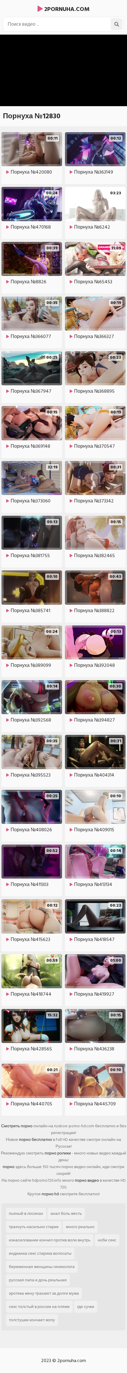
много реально (80, 1226)
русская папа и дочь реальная (38, 1280)
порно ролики (58, 1153)
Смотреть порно (16, 1126)
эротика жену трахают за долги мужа (44, 1293)
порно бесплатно (35, 1139)
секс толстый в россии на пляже (39, 1306)
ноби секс (107, 1240)
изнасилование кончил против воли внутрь (49, 1240)
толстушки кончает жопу (32, 1320)
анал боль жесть (66, 1213)
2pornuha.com (66, 9)
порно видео (87, 1180)
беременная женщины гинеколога (42, 1266)
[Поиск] (117, 24)
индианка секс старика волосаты (40, 1253)
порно (8, 1166)
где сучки (85, 1306)
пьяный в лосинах (26, 1213)
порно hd (50, 1194)
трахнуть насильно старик (33, 1226)
